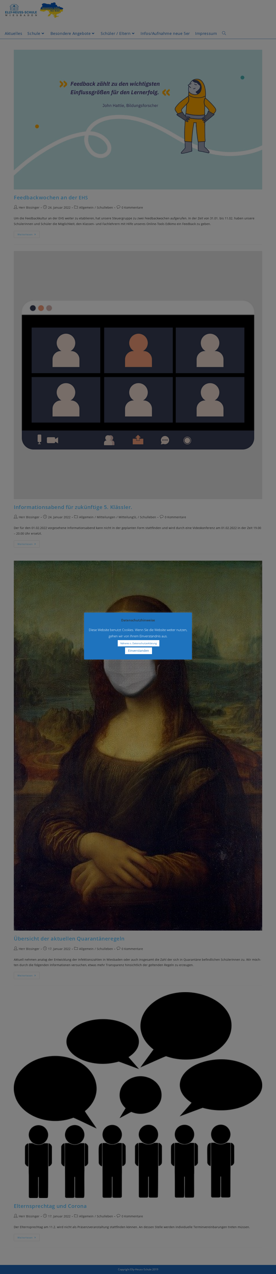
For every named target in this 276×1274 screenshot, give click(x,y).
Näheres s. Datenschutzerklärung (138, 643)
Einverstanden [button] (138, 651)
